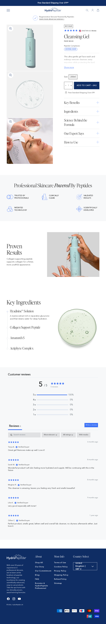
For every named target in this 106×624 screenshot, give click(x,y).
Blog (37, 575)
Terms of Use (60, 563)
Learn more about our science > (51, 19)
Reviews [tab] (15, 426)
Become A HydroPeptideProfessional (41, 586)
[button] (8, 10)
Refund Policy (60, 579)
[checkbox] (83, 434)
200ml (73, 77)
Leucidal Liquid (70, 49)
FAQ (37, 579)
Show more (69, 67)
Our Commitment (43, 571)
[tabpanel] (53, 481)
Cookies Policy (61, 567)
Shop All (39, 563)
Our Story (39, 567)
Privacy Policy (60, 571)
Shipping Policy (61, 575)
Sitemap (58, 583)
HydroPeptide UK (17, 604)
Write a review (91, 425)
